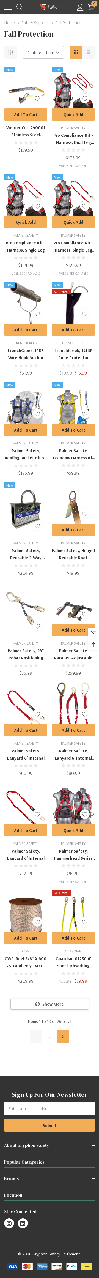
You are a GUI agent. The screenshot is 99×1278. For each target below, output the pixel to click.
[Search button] (19, 7)
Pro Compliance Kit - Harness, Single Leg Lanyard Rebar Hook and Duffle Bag (26, 246)
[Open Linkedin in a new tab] (23, 1223)
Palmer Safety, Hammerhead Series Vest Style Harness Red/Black (73, 855)
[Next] (63, 1036)
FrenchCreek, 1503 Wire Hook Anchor (26, 354)
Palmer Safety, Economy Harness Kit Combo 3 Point (73, 454)
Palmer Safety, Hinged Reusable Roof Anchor (73, 554)
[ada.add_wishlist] (37, 98)
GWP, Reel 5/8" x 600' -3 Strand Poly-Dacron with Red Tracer (25, 962)
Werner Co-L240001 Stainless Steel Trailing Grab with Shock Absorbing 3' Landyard (25, 131)
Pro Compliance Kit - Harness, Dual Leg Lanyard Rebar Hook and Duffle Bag (73, 139)
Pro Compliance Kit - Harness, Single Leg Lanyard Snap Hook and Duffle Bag (73, 246)
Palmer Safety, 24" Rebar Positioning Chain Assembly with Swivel (26, 654)
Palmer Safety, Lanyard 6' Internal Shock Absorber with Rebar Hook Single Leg (25, 754)
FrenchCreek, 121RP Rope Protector (73, 354)
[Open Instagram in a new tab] (9, 1223)
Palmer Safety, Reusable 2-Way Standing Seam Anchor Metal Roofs (25, 554)
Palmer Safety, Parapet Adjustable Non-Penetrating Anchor (73, 654)
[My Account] (80, 7)
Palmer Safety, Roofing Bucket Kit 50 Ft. (26, 454)
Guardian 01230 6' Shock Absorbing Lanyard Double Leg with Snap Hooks (73, 962)
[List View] (88, 52)
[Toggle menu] (8, 7)
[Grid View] (76, 52)
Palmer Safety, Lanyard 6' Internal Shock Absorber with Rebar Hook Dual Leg (73, 754)
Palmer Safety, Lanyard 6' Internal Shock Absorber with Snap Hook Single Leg (25, 855)
